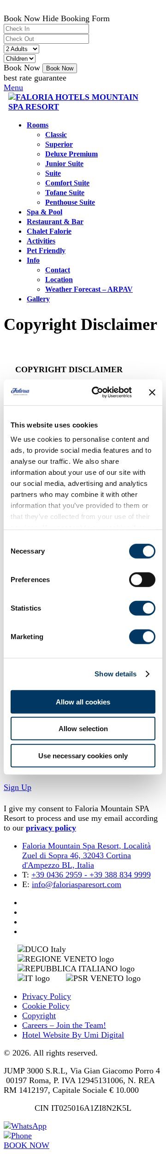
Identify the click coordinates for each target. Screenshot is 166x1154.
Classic (56, 135)
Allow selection (83, 729)
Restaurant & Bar (55, 222)
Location (59, 280)
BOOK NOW (26, 1145)
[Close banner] (152, 392)
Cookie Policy (46, 1005)
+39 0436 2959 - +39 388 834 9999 (91, 874)
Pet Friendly (46, 251)
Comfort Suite (67, 183)
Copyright (39, 1015)
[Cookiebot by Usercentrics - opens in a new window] (97, 392)
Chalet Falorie (49, 231)
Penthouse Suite (70, 202)
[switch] (142, 579)
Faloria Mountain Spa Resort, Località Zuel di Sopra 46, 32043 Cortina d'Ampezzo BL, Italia (86, 855)
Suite (53, 173)
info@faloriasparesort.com (76, 884)
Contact (57, 270)
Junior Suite (64, 164)
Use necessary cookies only (83, 755)
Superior (59, 144)
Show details (115, 674)
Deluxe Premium (71, 154)
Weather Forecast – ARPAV (89, 289)
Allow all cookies (83, 701)
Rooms (37, 125)
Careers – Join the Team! (64, 1025)
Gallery (38, 299)
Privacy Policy (46, 996)
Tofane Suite (64, 193)
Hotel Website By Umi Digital (73, 1034)
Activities (41, 241)
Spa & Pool (44, 212)
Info (33, 260)
